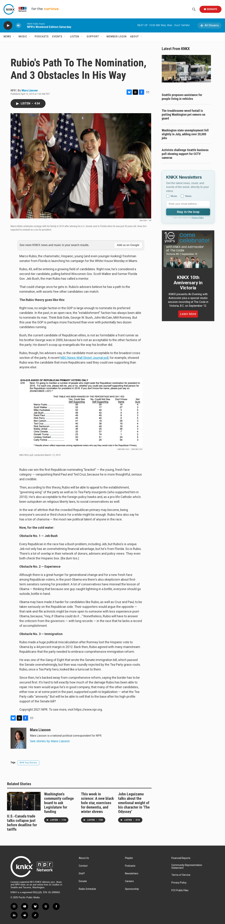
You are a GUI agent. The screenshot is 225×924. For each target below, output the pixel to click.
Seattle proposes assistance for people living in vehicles (182, 97)
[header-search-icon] (194, 9)
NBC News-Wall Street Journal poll (84, 358)
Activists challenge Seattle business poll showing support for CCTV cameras (185, 153)
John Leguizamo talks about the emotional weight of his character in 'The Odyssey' (134, 803)
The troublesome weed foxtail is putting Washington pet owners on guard (183, 114)
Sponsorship (132, 889)
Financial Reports (180, 858)
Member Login (117, 36)
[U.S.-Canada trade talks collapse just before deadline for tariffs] (24, 801)
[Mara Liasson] (18, 738)
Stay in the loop (188, 212)
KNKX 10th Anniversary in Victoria (188, 283)
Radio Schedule (87, 889)
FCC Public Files (179, 890)
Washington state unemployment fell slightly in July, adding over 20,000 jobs (185, 134)
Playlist (129, 858)
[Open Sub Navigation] (13, 36)
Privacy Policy (198, 218)
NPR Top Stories (28, 763)
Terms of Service (180, 875)
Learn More (188, 314)
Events (57, 36)
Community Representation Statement (186, 866)
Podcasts (42, 36)
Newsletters (131, 873)
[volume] (18, 25)
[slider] (24, 25)
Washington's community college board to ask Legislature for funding (59, 803)
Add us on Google (128, 245)
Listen (74, 36)
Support (93, 36)
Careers (129, 881)
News (7, 36)
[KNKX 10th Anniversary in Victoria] (188, 250)
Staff (82, 873)
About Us (84, 858)
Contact (83, 866)
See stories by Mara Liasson (50, 741)
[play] (8, 26)
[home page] (32, 866)
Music (23, 36)
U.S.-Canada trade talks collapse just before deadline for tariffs (22, 823)
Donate (212, 9)
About (134, 36)
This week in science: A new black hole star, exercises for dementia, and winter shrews (97, 803)
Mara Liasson (30, 90)
